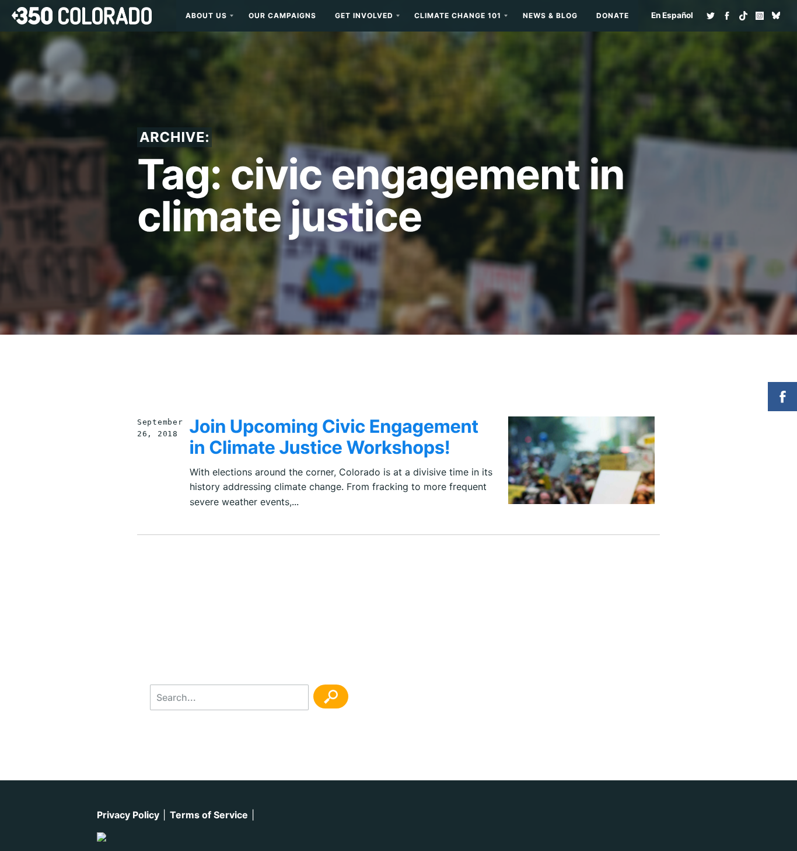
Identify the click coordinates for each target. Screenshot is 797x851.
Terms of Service (209, 815)
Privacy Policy (128, 815)
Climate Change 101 (457, 15)
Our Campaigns (282, 15)
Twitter (710, 16)
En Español (672, 15)
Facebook (727, 16)
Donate (612, 15)
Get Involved (364, 15)
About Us (206, 15)
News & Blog (550, 15)
